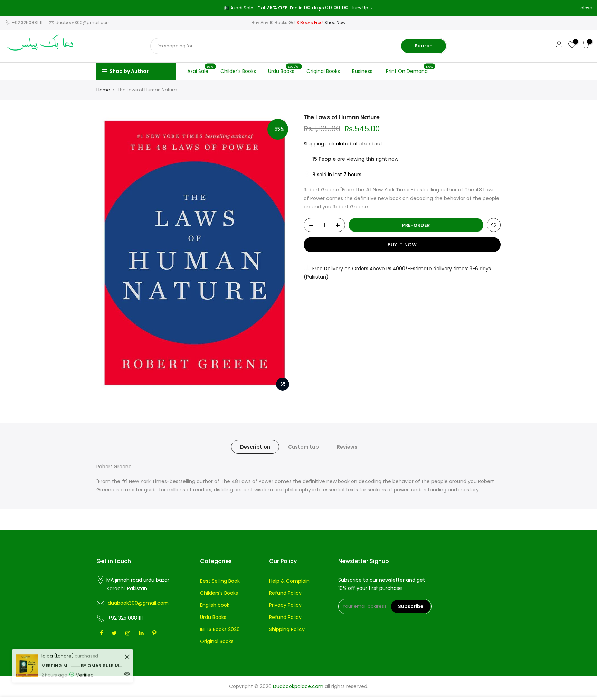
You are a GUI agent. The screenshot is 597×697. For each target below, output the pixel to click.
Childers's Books (219, 593)
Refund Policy (285, 593)
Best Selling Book (220, 580)
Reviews (347, 446)
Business (362, 71)
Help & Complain (289, 580)
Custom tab (303, 446)
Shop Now (334, 23)
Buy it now (402, 244)
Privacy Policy (285, 605)
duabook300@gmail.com (83, 23)
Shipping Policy (287, 629)
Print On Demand (409, 69)
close (14, 8)
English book (214, 605)
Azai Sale (200, 69)
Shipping (314, 143)
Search (424, 45)
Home (103, 90)
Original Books (323, 71)
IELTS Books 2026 (220, 629)
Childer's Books (238, 71)
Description (255, 446)
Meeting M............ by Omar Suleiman (82, 661)
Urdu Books (284, 69)
